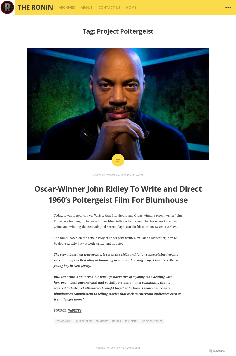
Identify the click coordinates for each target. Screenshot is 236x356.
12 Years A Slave (64, 321)
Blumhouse (102, 321)
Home (131, 7)
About (87, 7)
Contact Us (109, 7)
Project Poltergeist (151, 321)
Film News (136, 175)
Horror (116, 321)
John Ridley (131, 321)
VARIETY (74, 310)
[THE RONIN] (7, 7)
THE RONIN (35, 7)
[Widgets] (228, 7)
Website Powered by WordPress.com (117, 347)
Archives (67, 7)
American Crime (84, 321)
